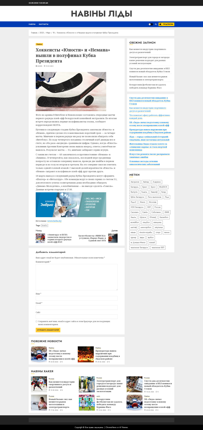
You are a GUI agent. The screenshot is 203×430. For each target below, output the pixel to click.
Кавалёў (154, 192)
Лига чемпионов (154, 197)
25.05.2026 (54, 362)
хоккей (152, 242)
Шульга (143, 217)
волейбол (135, 222)
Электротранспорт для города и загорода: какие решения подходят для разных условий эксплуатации (149, 60)
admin (40, 66)
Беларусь (135, 187)
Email (39, 303)
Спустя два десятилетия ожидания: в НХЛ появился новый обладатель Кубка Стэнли (149, 70)
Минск (142, 202)
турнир (133, 237)
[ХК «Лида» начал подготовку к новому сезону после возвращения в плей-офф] (39, 354)
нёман (133, 232)
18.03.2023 (50, 66)
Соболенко (156, 212)
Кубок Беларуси (137, 197)
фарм (142, 237)
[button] (155, 24)
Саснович (135, 212)
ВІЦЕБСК (163, 187)
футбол (151, 237)
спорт (158, 232)
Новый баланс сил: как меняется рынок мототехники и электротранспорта (60, 403)
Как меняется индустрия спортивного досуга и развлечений (147, 51)
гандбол (146, 222)
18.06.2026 (150, 392)
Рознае (51, 379)
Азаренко (157, 182)
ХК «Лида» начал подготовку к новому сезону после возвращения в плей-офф (62, 355)
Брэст (153, 187)
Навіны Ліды (101, 14)
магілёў (134, 227)
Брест (144, 187)
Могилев (152, 202)
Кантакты (43, 24)
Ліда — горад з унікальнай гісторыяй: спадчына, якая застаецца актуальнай (149, 138)
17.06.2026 (54, 410)
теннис (167, 232)
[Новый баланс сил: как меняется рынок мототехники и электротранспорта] (39, 403)
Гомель (144, 192)
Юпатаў (153, 217)
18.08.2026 (55, 390)
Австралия (135, 182)
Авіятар (146, 182)
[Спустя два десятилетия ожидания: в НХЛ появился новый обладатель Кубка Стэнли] (134, 384)
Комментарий (43, 262)
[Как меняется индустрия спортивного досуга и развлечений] (39, 384)
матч (98, 396)
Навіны (32, 24)
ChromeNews (111, 427)
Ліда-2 (133, 202)
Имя (38, 293)
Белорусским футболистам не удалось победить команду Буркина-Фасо (109, 403)
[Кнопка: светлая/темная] (150, 24)
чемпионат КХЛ (158, 247)
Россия (157, 207)
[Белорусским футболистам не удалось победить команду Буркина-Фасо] (87, 403)
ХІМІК (167, 212)
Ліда (167, 197)
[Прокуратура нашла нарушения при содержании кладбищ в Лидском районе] (86, 354)
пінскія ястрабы (145, 232)
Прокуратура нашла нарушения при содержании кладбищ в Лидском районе (108, 355)
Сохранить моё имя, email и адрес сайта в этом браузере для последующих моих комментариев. (74, 323)
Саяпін (145, 212)
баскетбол (164, 217)
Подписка (168, 24)
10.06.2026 (102, 410)
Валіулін (134, 192)
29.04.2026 (101, 362)
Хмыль (133, 217)
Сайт (38, 312)
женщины (157, 222)
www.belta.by (54, 221)
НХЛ (149, 207)
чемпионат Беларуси (139, 247)
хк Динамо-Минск (138, 242)
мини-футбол (146, 227)
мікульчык (159, 227)
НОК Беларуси (137, 207)
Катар (163, 192)
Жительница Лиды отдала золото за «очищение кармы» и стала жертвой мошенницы (148, 147)
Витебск (44, 225)
